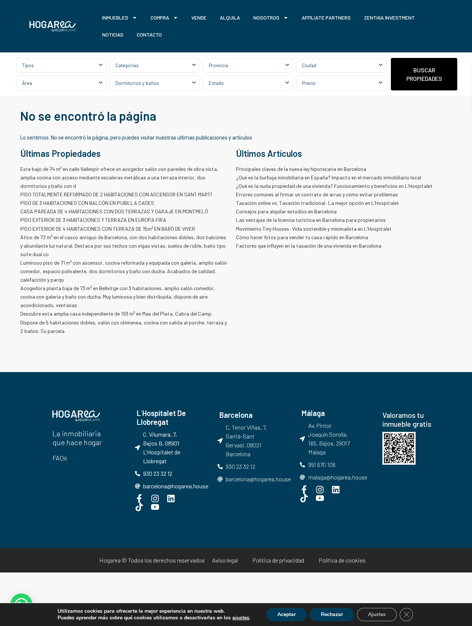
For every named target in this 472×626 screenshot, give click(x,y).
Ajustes (377, 614)
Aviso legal (225, 560)
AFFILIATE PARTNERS (326, 17)
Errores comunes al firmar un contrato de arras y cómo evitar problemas (317, 194)
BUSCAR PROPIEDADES (424, 74)
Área (27, 83)
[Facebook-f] (139, 498)
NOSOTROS (266, 17)
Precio (309, 83)
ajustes (240, 618)
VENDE (198, 17)
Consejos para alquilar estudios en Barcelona (287, 211)
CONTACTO (149, 34)
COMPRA (159, 17)
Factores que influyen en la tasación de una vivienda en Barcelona (308, 246)
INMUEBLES (115, 17)
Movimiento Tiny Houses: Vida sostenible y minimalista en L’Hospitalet (314, 229)
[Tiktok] (139, 507)
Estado (216, 83)
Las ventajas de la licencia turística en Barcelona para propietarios (311, 220)
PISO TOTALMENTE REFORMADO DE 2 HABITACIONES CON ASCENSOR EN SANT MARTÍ (116, 194)
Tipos (28, 65)
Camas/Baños (155, 83)
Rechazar (332, 614)
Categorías (127, 65)
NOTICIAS (113, 34)
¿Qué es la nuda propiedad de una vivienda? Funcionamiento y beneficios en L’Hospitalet (334, 186)
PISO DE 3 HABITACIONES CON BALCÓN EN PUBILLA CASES (87, 203)
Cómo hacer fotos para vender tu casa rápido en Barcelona (302, 237)
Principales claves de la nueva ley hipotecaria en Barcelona (301, 169)
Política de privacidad (278, 560)
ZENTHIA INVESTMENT (389, 17)
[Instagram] (155, 498)
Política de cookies (342, 560)
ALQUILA (230, 17)
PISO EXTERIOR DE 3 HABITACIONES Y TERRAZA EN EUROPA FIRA (93, 220)
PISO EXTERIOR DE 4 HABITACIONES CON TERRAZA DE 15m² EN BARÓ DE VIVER (107, 229)
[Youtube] (155, 507)
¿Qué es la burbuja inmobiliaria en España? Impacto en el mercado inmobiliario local (328, 177)
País (248, 65)
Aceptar (286, 614)
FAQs (59, 458)
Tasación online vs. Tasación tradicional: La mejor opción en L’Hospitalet (317, 203)
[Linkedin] (171, 498)
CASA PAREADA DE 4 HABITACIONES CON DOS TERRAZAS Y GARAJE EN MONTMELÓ (114, 211)
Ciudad (309, 65)
